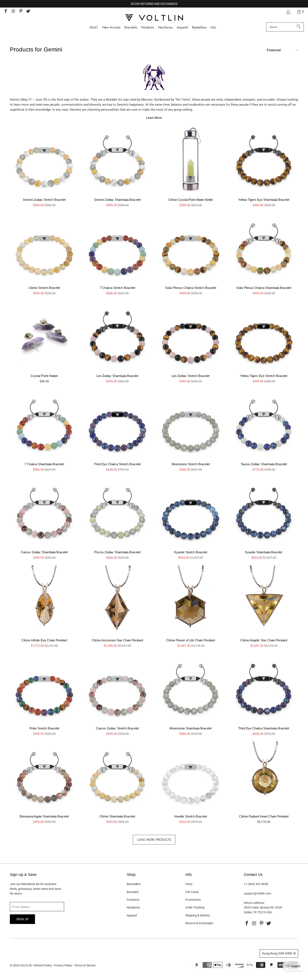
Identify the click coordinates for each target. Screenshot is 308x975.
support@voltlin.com (257, 893)
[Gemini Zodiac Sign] (154, 79)
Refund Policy (43, 965)
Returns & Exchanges (199, 923)
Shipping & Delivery (197, 915)
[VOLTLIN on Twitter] (28, 11)
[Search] (298, 27)
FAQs (188, 884)
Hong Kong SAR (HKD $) (279, 953)
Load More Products (154, 839)
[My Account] (288, 12)
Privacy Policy (63, 965)
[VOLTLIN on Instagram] (13, 11)
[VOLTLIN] (154, 18)
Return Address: (254, 903)
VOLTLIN (26, 965)
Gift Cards (192, 892)
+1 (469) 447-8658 (256, 884)
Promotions (193, 899)
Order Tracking (194, 907)
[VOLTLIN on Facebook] (5, 11)
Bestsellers (134, 884)
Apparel (132, 915)
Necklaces (133, 907)
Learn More (154, 118)
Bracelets (133, 892)
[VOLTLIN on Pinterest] (20, 11)
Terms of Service (85, 965)
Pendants (133, 899)
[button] (213, 27)
